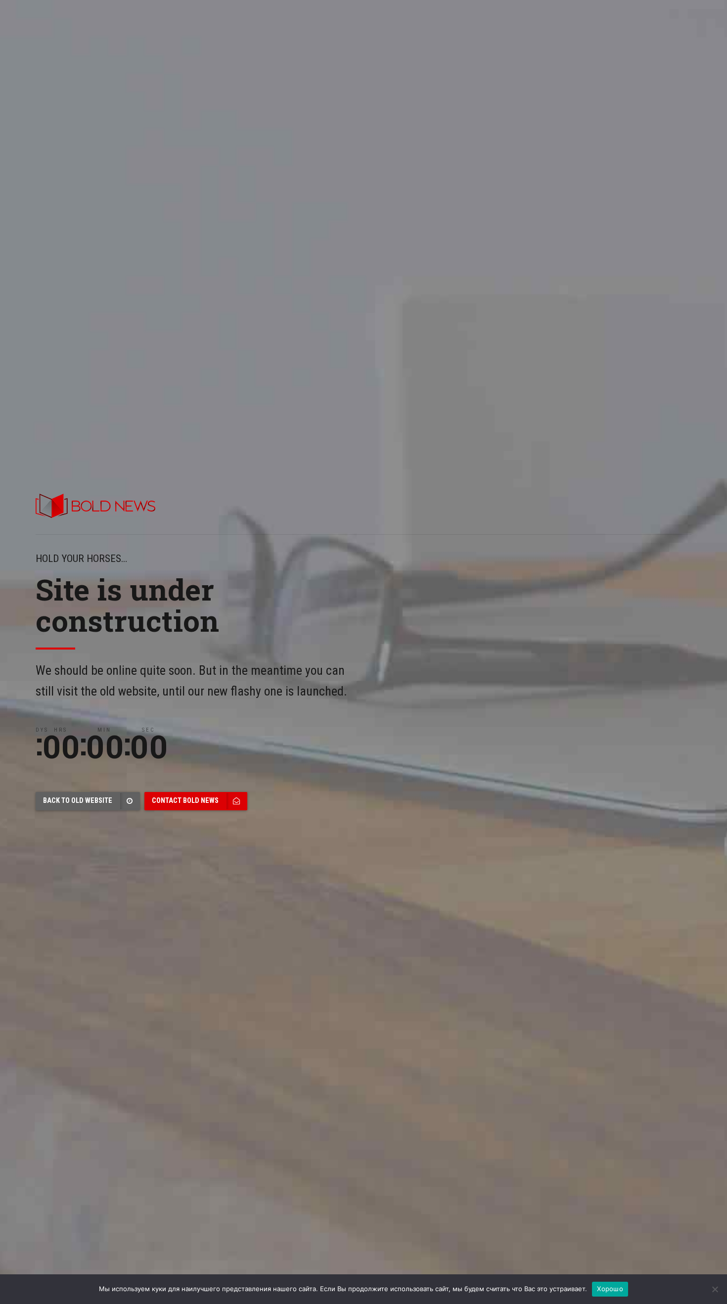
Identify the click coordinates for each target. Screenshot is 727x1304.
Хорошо (610, 1289)
